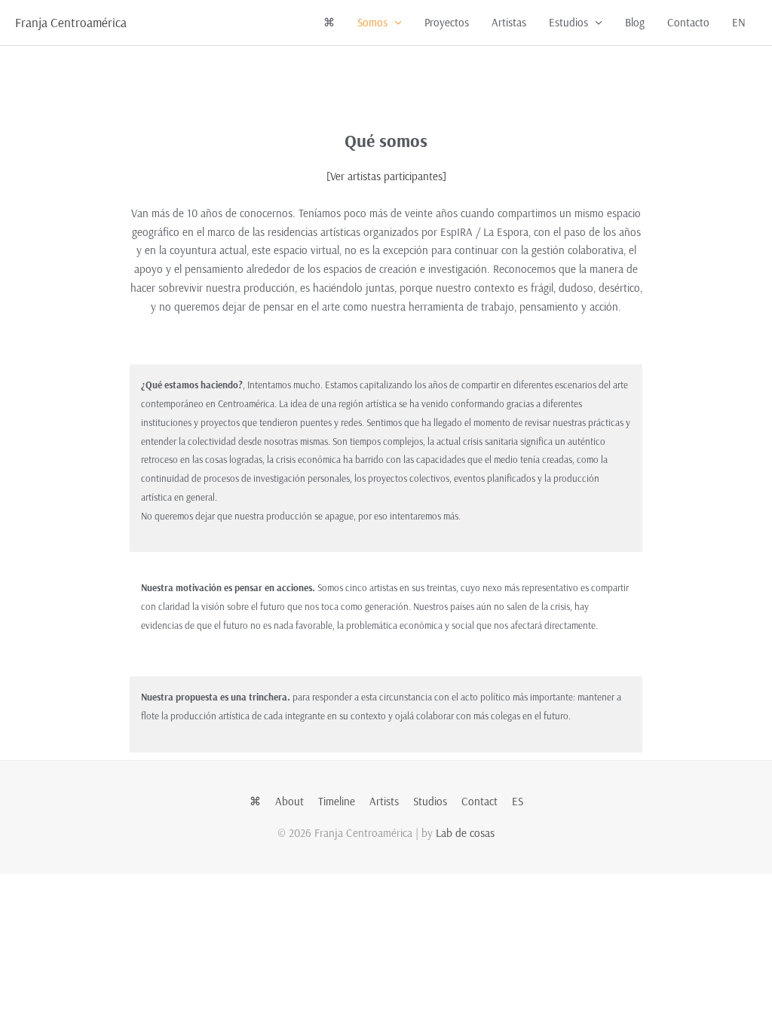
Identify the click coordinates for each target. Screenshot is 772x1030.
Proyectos (446, 22)
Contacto (688, 22)
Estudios (568, 22)
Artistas (509, 22)
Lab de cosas (465, 833)
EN (739, 22)
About (289, 801)
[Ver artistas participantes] (386, 176)
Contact (479, 801)
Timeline (336, 801)
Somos (372, 22)
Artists (384, 801)
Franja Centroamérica (71, 22)
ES (517, 801)
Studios (430, 801)
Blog (635, 22)
